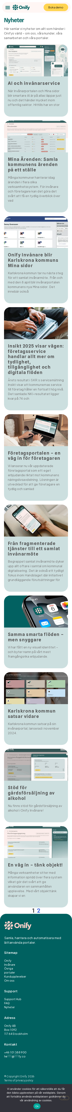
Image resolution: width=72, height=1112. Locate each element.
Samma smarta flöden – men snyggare (36, 637)
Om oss (9, 980)
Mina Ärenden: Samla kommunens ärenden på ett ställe (33, 164)
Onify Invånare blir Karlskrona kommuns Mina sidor (33, 260)
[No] (64, 1098)
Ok (37, 1106)
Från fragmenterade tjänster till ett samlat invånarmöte (34, 548)
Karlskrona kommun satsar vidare (32, 713)
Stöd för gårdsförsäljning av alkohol (31, 793)
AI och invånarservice (34, 83)
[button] (7, 7)
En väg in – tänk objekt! (35, 864)
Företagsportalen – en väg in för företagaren (34, 455)
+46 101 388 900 (15, 1052)
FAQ (7, 1003)
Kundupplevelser (15, 976)
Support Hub (12, 999)
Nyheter (9, 1007)
